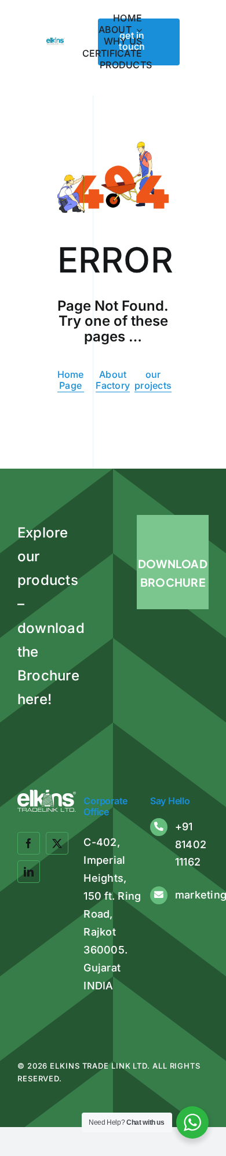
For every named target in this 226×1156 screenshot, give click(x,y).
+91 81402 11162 (190, 844)
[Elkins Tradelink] (55, 42)
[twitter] (57, 843)
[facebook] (28, 843)
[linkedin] (28, 871)
